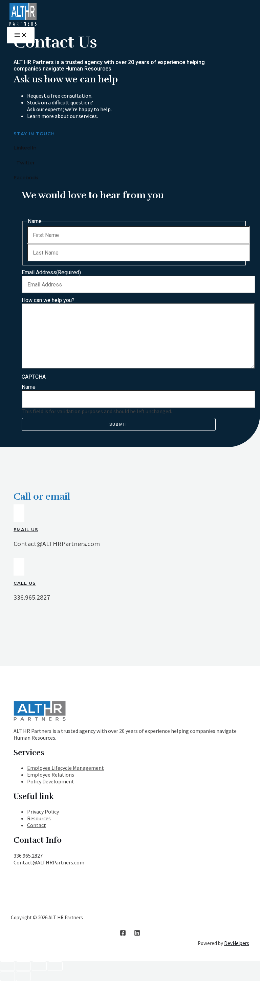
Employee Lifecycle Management (65, 767)
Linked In (25, 147)
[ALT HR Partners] (23, 23)
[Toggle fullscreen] (39, 966)
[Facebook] (123, 933)
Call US (25, 583)
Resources (39, 818)
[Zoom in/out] (55, 966)
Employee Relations (50, 774)
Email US (26, 529)
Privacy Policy (43, 811)
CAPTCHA (34, 377)
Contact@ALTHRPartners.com (49, 862)
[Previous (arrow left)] (7, 976)
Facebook (26, 177)
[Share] (23, 966)
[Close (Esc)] (7, 966)
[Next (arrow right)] (23, 976)
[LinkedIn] (137, 933)
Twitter (25, 162)
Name (29, 387)
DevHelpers (236, 943)
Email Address (51, 272)
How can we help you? (48, 300)
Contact (36, 825)
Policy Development (50, 781)
